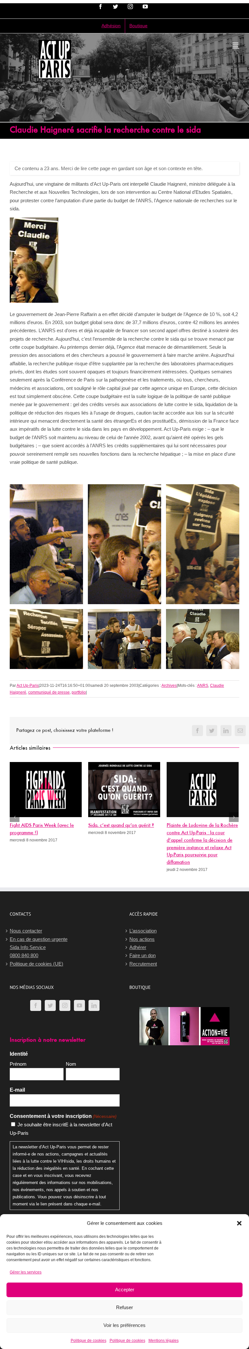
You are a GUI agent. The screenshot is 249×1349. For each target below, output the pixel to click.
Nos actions (142, 939)
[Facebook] (35, 1005)
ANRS (202, 685)
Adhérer (137, 947)
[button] (239, 1223)
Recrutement (143, 964)
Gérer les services (26, 1272)
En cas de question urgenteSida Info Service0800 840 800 (38, 947)
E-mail (17, 1090)
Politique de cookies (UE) (36, 964)
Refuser (124, 1307)
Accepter (124, 1289)
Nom (71, 1064)
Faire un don (142, 955)
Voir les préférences (124, 1325)
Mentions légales (163, 1340)
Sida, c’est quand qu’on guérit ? (121, 825)
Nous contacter (26, 930)
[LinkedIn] (94, 1005)
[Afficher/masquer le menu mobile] (235, 44)
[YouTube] (79, 1005)
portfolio (79, 692)
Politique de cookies (88, 1340)
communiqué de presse (49, 692)
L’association (143, 930)
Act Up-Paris (28, 685)
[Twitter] (50, 1005)
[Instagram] (64, 1005)
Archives (169, 685)
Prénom (18, 1064)
